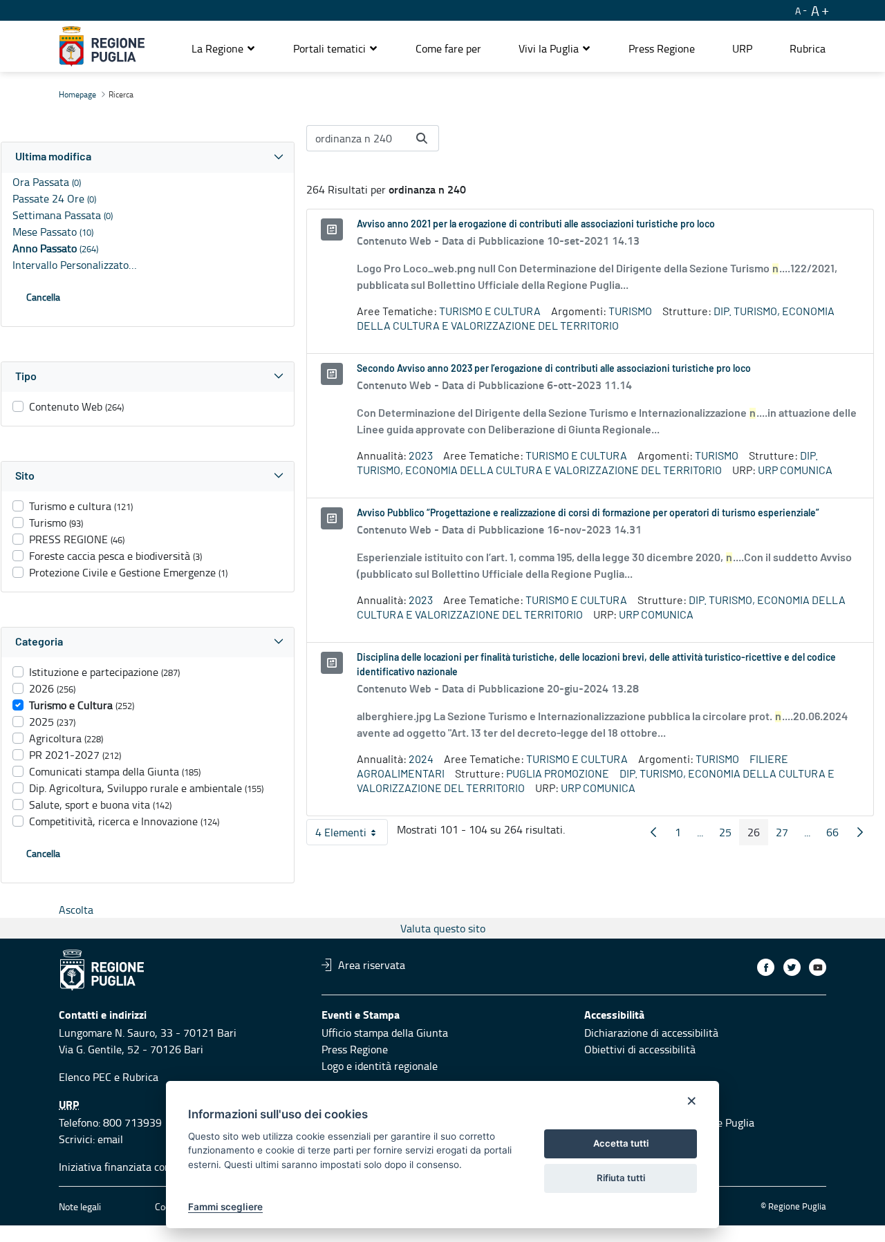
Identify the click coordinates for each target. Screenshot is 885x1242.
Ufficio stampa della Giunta (385, 1032)
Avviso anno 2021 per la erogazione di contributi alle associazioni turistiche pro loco (536, 224)
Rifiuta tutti (621, 1177)
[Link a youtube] (817, 967)
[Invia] (422, 138)
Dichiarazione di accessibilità (651, 1032)
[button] (224, 48)
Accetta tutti (621, 1143)
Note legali (80, 1206)
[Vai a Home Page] (102, 46)
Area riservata (371, 965)
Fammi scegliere (225, 1206)
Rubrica (140, 1076)
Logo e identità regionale (380, 1065)
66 (836, 835)
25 (729, 835)
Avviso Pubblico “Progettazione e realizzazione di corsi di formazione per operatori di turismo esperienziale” (588, 513)
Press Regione (355, 1049)
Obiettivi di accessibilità (640, 1049)
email (110, 1139)
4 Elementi (351, 835)
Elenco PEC (85, 1076)
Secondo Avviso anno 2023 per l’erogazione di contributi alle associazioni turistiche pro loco (554, 369)
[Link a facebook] (765, 967)
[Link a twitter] (792, 967)
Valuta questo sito (442, 928)
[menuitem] (448, 48)
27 (786, 835)
